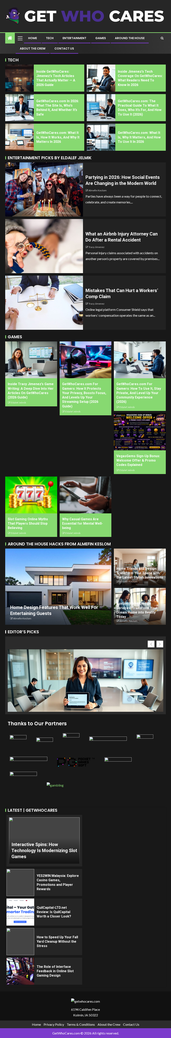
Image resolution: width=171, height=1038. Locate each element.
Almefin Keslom (97, 190)
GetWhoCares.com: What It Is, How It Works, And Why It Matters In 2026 (57, 137)
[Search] (162, 38)
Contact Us (64, 48)
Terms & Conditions (81, 1024)
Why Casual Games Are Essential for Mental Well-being (82, 523)
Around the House (130, 38)
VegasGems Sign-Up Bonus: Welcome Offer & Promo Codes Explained (138, 460)
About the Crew (32, 48)
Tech (50, 38)
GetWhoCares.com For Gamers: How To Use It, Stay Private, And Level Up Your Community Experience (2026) (138, 393)
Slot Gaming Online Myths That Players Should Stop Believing (28, 523)
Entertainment (74, 38)
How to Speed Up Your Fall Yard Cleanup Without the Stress (57, 941)
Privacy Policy (54, 1024)
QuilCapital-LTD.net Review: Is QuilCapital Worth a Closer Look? (54, 912)
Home (32, 38)
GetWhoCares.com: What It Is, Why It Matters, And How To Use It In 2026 (139, 137)
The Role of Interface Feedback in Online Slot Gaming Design (55, 971)
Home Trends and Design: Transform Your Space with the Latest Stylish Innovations (139, 573)
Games (100, 38)
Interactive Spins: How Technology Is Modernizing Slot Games (44, 850)
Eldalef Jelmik (18, 402)
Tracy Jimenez (96, 247)
